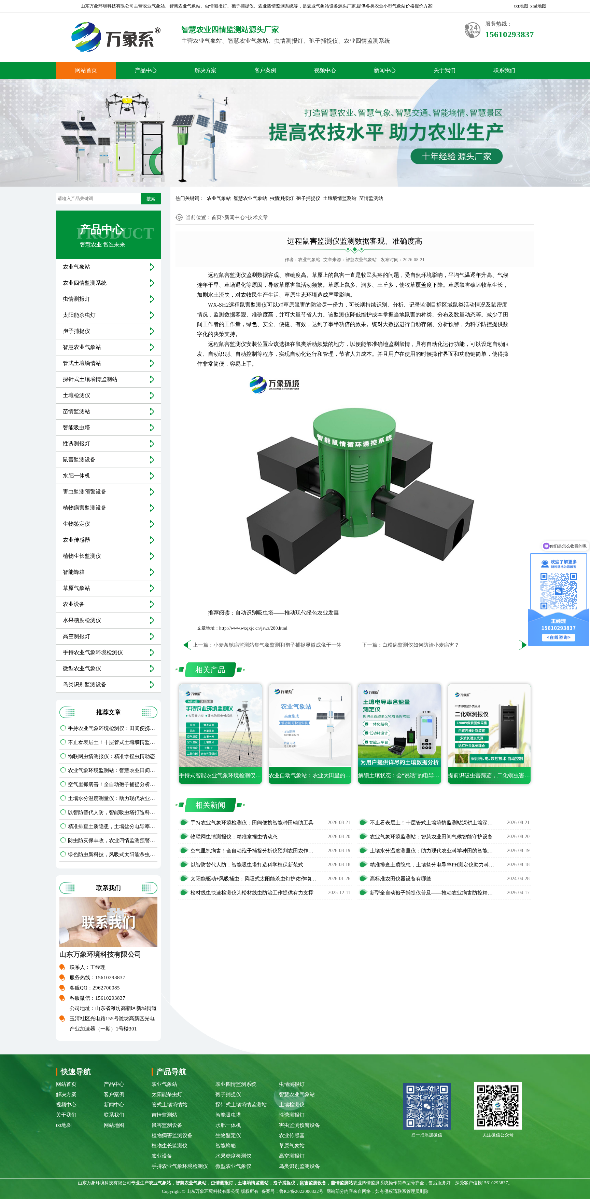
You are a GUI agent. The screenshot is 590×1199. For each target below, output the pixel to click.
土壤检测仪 (76, 395)
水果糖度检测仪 (82, 620)
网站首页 (86, 70)
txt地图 (521, 6)
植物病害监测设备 (85, 508)
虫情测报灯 (282, 198)
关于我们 (444, 70)
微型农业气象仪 (82, 668)
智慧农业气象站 (250, 198)
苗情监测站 (371, 198)
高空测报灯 (76, 636)
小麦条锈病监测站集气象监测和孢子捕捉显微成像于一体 (277, 645)
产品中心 (146, 70)
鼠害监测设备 (79, 459)
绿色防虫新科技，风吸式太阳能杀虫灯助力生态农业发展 (112, 854)
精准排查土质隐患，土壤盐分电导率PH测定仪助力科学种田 (112, 826)
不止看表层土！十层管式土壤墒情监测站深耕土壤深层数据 (112, 742)
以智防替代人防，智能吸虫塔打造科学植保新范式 (112, 812)
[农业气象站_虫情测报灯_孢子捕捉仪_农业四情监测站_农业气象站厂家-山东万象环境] (113, 37)
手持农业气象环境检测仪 (93, 652)
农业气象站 (219, 198)
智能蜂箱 (74, 572)
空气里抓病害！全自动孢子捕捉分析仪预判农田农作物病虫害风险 (112, 784)
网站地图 (114, 1125)
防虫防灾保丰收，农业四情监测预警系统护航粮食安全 (112, 840)
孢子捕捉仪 (308, 198)
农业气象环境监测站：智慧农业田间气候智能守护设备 (112, 770)
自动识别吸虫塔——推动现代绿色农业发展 (287, 613)
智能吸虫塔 (76, 427)
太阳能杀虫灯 (79, 315)
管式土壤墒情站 (82, 363)
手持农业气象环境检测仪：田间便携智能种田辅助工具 (112, 728)
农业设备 (74, 604)
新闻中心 (385, 70)
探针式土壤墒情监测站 (90, 379)
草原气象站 (76, 588)
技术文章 (258, 217)
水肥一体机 (76, 476)
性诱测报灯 (76, 443)
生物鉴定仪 (76, 524)
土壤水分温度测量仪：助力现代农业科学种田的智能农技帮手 (112, 798)
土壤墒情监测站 (339, 198)
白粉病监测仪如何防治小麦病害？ (420, 645)
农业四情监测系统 (85, 283)
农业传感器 (76, 540)
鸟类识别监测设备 (85, 684)
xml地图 (538, 6)
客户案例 (265, 70)
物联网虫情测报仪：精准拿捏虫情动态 (111, 756)
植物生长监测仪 (82, 556)
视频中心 (325, 70)
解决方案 (205, 70)
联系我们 (504, 70)
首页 (216, 217)
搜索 (150, 198)
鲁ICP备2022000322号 (301, 1191)
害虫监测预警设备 (85, 492)
